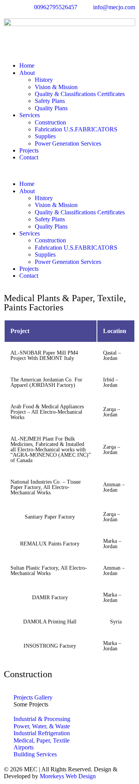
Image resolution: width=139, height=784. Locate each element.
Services (29, 115)
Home (26, 65)
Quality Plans (51, 108)
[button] (69, 170)
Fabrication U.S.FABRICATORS (76, 129)
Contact (28, 157)
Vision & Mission (56, 87)
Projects (29, 150)
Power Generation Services (68, 143)
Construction (50, 122)
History (44, 79)
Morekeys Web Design (68, 776)
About (27, 73)
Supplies (45, 136)
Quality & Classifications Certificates (80, 94)
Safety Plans (50, 101)
